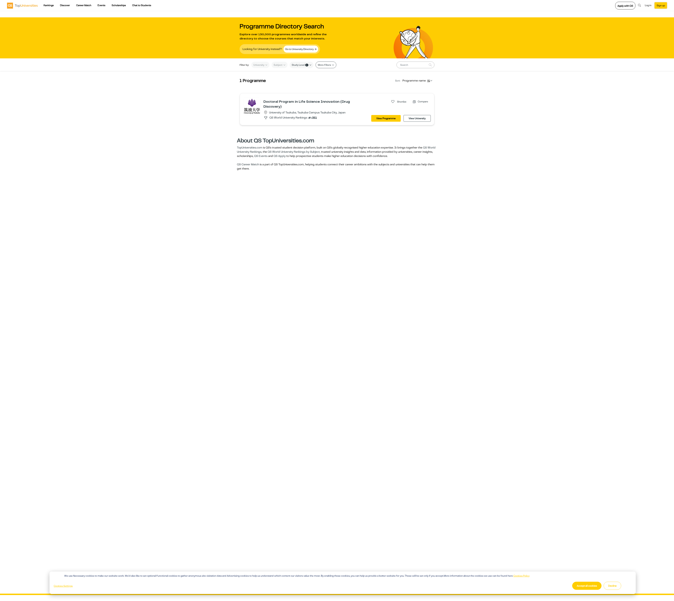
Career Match (83, 5)
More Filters (325, 64)
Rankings (49, 5)
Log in (648, 5)
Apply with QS (625, 5)
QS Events (260, 156)
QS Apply (280, 156)
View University (417, 118)
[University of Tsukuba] (251, 106)
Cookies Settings (63, 586)
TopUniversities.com (249, 147)
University (259, 64)
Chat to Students (141, 5)
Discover (65, 5)
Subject (278, 64)
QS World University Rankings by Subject (294, 152)
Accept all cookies (587, 585)
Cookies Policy (521, 575)
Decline (612, 585)
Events (101, 5)
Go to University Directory (299, 49)
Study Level (299, 64)
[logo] (22, 5)
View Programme (386, 118)
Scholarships (119, 5)
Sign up (661, 5)
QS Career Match (248, 164)
